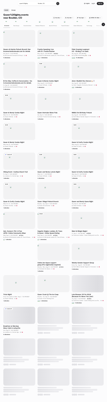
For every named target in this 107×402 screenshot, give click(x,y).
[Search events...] (57, 3)
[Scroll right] (103, 24)
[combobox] (46, 3)
